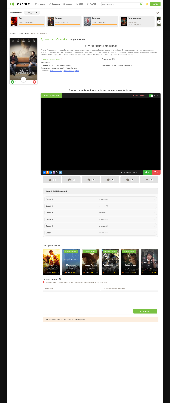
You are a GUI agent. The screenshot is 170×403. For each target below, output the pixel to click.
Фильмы (41, 4)
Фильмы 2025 (69, 71)
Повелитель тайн (110, 265)
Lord (22, 4)
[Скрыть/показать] (158, 12)
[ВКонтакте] (44, 172)
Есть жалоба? (140, 96)
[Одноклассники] (47, 172)
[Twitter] (57, 172)
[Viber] (54, 172)
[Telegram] (60, 172)
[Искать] (141, 4)
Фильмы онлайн (24, 33)
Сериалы (56, 4)
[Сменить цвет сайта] (146, 4)
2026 (81, 4)
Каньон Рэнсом (90, 265)
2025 (77, 71)
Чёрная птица (130, 265)
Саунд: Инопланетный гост (149, 262)
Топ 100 (93, 4)
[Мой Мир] (50, 172)
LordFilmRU (13, 33)
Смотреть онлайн (51, 96)
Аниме (69, 4)
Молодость (71, 265)
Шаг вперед (51, 265)
